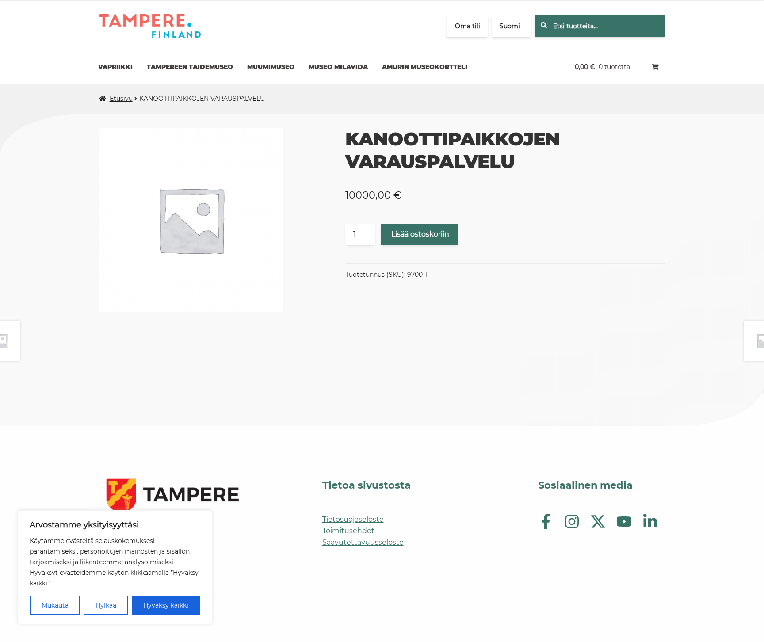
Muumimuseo (270, 67)
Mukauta (55, 605)
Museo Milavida (338, 67)
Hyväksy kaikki (165, 605)
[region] (115, 567)
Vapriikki (115, 67)
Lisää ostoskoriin (420, 234)
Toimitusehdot (348, 531)
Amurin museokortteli (424, 67)
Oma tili (467, 26)
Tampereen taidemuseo (190, 67)
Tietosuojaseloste (353, 519)
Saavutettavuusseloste (363, 542)
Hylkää (106, 605)
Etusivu (121, 99)
